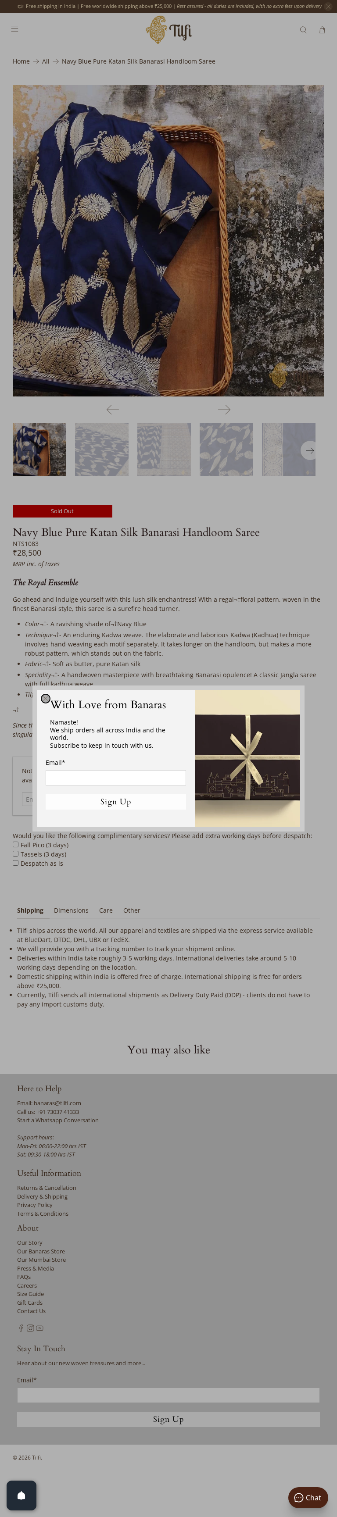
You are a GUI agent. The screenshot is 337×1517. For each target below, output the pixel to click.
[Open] (21, 1495)
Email (55, 762)
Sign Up (116, 802)
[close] (45, 698)
